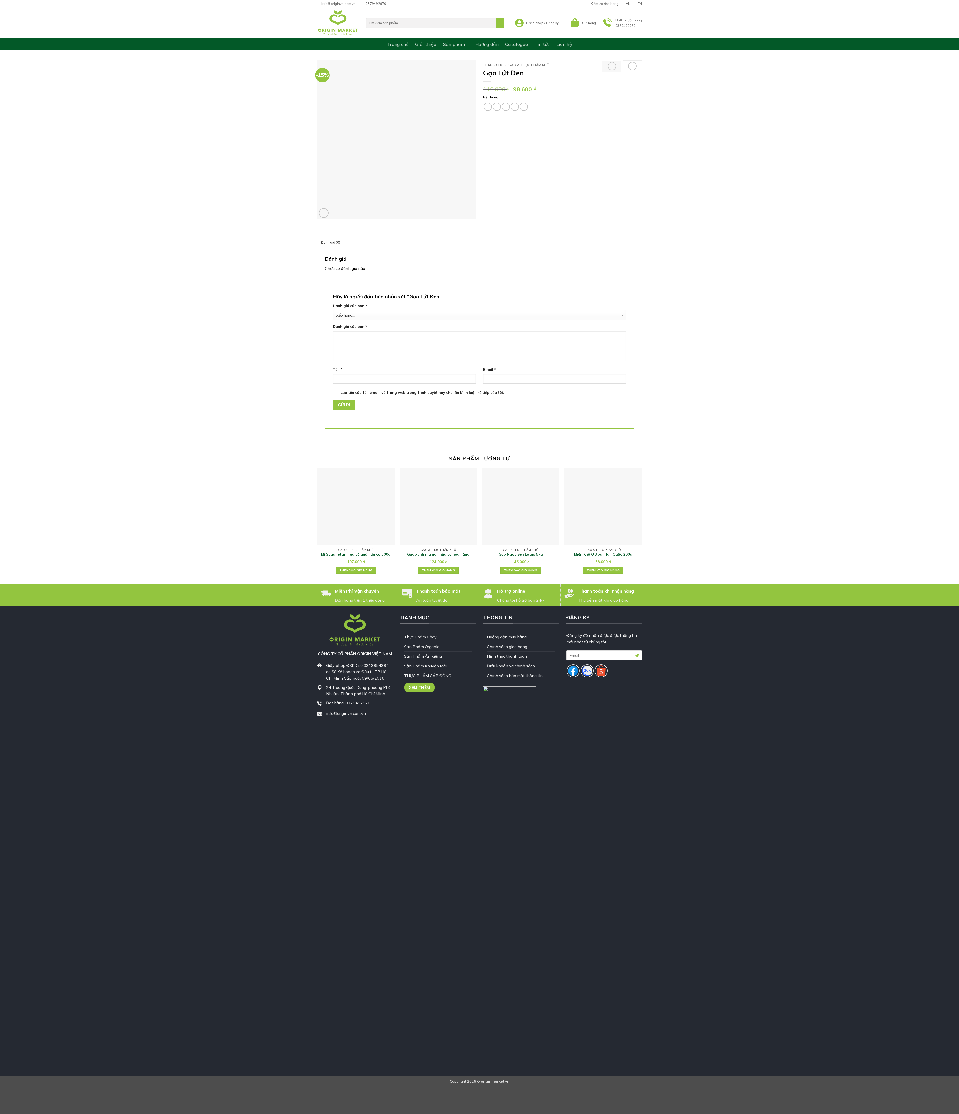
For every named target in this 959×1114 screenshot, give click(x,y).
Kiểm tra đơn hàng (604, 4)
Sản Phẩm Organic (421, 646)
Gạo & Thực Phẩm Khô (528, 65)
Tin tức (542, 44)
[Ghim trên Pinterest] (515, 107)
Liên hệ (564, 44)
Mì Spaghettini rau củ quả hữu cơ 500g (356, 554)
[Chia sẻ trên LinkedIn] (524, 107)
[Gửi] (500, 23)
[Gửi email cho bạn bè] (506, 107)
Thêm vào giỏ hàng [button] (355, 570)
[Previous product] (632, 66)
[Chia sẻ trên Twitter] (497, 107)
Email (489, 369)
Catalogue (516, 44)
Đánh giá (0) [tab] (330, 242)
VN (628, 4)
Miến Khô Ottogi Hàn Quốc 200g (603, 554)
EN (640, 4)
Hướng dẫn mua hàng (507, 636)
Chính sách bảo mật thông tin (515, 675)
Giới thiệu (426, 44)
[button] (583, 23)
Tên (337, 369)
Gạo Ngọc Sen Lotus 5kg (521, 554)
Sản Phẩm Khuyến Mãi (425, 665)
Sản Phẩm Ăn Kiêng (423, 656)
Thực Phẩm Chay (420, 636)
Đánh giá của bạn (350, 306)
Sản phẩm (454, 44)
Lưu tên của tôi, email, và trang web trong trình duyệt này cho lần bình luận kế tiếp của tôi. (422, 392)
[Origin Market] (338, 23)
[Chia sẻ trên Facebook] (488, 107)
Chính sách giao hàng (507, 646)
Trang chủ (398, 44)
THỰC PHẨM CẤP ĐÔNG (427, 675)
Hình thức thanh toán (507, 656)
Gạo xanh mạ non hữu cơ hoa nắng (438, 554)
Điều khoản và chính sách (511, 665)
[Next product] (612, 66)
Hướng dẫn (487, 44)
